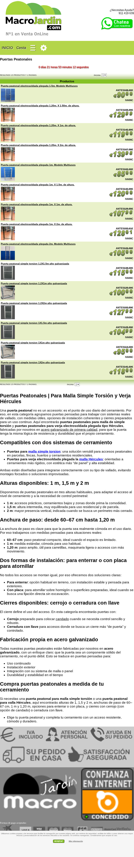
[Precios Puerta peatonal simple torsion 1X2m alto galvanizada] (121, 374)
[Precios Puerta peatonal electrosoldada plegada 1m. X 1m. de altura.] (121, 216)
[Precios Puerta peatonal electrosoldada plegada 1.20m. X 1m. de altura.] (121, 136)
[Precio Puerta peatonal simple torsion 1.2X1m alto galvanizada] (8, 298)
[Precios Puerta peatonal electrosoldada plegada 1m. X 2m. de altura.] (121, 235)
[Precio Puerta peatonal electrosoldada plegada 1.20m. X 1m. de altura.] (8, 140)
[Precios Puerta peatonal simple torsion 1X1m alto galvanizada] (123, 354)
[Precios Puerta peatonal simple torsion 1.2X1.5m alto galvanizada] (121, 275)
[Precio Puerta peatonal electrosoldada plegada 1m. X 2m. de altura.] (8, 239)
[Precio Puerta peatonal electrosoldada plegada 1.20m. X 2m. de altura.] (8, 160)
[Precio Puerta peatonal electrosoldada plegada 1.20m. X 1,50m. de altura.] (8, 120)
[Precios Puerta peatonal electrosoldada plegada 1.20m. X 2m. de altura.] (121, 156)
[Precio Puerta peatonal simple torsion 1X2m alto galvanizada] (8, 377)
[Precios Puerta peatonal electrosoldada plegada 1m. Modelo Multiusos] (123, 176)
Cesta (21, 48)
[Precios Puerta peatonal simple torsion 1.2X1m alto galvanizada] (121, 295)
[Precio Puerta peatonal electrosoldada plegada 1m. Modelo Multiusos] (8, 180)
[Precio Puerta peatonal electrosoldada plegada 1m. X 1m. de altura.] (8, 219)
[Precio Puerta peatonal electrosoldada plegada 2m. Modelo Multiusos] (8, 259)
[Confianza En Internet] (107, 820)
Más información (76, 841)
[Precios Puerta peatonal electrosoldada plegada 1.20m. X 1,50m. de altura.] (121, 117)
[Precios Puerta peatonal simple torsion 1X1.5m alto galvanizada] (121, 334)
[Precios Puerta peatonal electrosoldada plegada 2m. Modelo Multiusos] (121, 255)
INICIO (7, 48)
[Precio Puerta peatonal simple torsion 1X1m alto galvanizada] (8, 357)
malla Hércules (91, 459)
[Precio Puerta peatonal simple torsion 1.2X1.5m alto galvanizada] (8, 278)
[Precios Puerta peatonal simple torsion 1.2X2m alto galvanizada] (121, 314)
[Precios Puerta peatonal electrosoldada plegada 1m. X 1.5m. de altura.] (121, 196)
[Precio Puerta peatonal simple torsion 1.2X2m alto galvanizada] (8, 318)
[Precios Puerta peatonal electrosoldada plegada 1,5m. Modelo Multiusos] (123, 97)
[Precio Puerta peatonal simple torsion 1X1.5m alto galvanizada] (8, 338)
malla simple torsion (44, 451)
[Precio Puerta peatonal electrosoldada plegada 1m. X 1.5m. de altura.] (8, 199)
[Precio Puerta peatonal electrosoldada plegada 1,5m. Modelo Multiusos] (8, 101)
